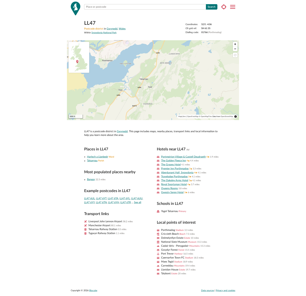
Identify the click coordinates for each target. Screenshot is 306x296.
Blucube (93, 290)
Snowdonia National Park (104, 33)
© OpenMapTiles (205, 116)
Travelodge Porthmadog (174, 176)
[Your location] (223, 6)
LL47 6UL (89, 198)
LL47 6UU (136, 198)
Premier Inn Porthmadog (175, 168)
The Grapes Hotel (171, 164)
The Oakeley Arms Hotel (174, 180)
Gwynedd (112, 28)
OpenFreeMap (192, 116)
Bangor (91, 179)
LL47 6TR (125, 202)
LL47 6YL (125, 198)
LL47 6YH (113, 202)
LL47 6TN (101, 202)
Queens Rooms (169, 188)
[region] (153, 80)
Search (211, 7)
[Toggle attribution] (235, 116)
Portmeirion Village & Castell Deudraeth (183, 157)
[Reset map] (235, 55)
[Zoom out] (235, 48)
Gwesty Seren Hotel (172, 192)
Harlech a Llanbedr (97, 157)
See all (137, 202)
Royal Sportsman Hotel (174, 184)
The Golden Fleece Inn (173, 160)
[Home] (75, 8)
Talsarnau (92, 160)
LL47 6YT (101, 198)
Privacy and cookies (225, 290)
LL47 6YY (89, 202)
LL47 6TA (113, 198)
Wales (122, 28)
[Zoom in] (235, 44)
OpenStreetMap (227, 116)
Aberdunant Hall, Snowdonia (177, 172)
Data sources (207, 290)
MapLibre (182, 116)
